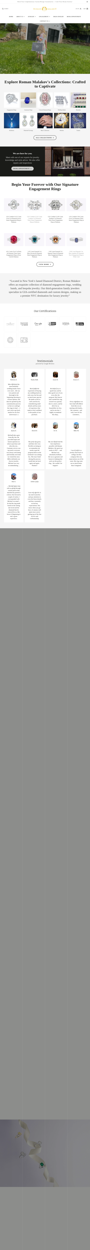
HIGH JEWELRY (58, 16)
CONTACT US (44, 21)
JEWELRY (31, 16)
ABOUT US (19, 16)
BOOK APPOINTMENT (74, 16)
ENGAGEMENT (44, 16)
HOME (11, 16)
